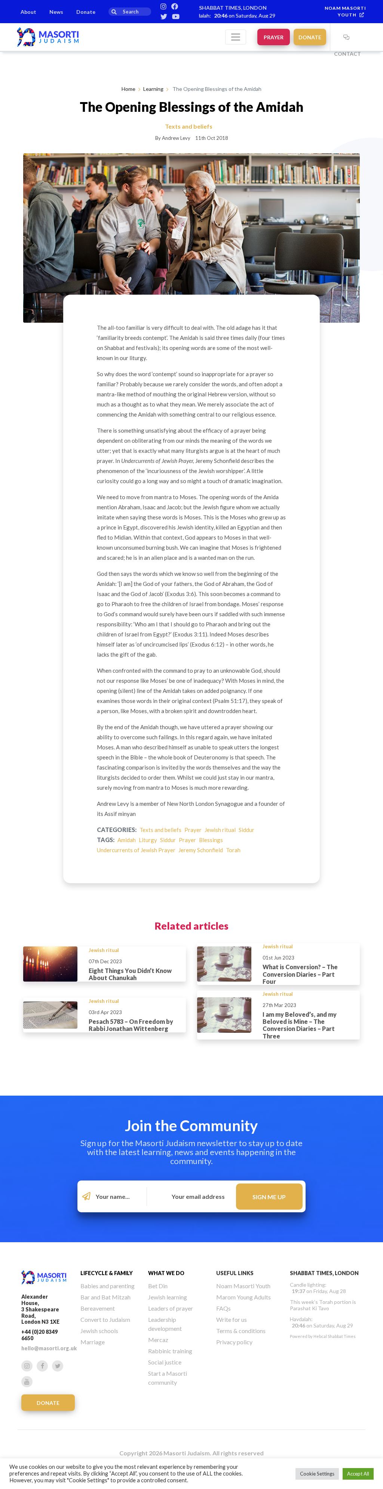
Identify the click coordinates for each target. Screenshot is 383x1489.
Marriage (92, 1341)
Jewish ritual (220, 829)
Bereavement (97, 1308)
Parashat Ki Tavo (309, 1308)
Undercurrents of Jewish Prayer (136, 850)
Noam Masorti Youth (243, 1285)
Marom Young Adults (243, 1297)
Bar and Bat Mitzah (105, 1297)
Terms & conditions (241, 1330)
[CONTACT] (346, 37)
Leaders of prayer (170, 1308)
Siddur (246, 829)
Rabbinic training (170, 1350)
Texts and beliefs (160, 829)
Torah (233, 850)
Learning (153, 89)
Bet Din (158, 1285)
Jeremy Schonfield (200, 850)
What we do (166, 1273)
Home (128, 89)
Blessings (211, 839)
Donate (85, 12)
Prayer (274, 37)
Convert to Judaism (105, 1319)
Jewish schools (99, 1330)
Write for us (231, 1319)
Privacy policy (234, 1341)
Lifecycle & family (106, 1273)
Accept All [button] (358, 1474)
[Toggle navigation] (235, 37)
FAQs (223, 1308)
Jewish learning (167, 1297)
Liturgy (148, 839)
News (56, 12)
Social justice (164, 1362)
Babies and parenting (107, 1285)
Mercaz (158, 1339)
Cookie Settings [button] (317, 1474)
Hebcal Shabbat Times (334, 1336)
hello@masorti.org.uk (49, 1348)
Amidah (126, 839)
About (28, 12)
